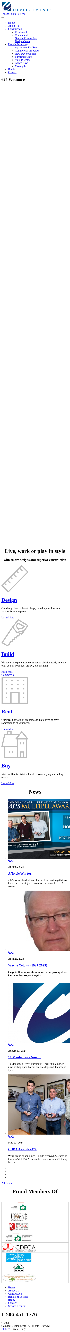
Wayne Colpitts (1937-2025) (27, 965)
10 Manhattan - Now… (24, 1057)
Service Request (16, 1306)
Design (9, 600)
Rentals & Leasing (18, 1296)
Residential (7, 671)
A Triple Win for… (21, 873)
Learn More (7, 617)
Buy (6, 765)
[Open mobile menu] (2, 17)
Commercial (7, 674)
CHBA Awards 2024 (22, 1149)
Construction (15, 1293)
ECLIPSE (6, 1329)
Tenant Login (8, 13)
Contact (12, 1302)
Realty (11, 1299)
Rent (7, 711)
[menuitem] (11, 22)
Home (11, 1287)
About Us (13, 1290)
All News (6, 1183)
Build (7, 654)
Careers (20, 13)
